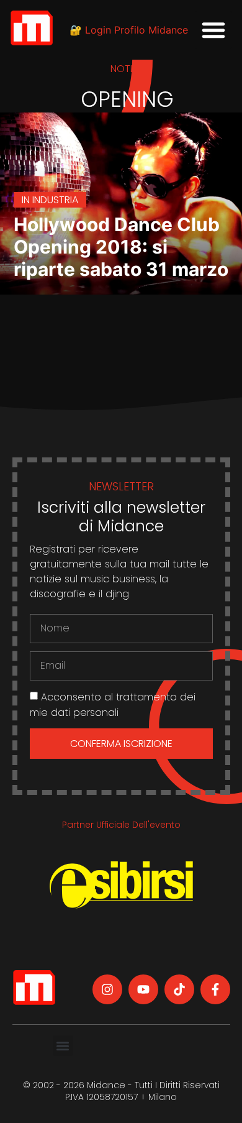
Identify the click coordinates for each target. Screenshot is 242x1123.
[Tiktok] (179, 989)
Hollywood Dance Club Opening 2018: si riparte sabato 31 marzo (121, 246)
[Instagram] (107, 989)
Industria (55, 200)
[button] (213, 29)
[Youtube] (143, 989)
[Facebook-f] (215, 989)
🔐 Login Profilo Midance (128, 30)
